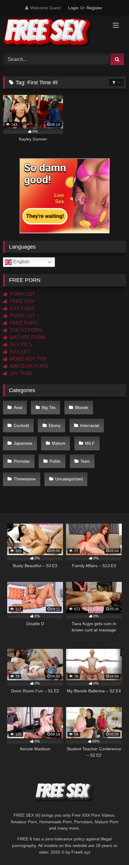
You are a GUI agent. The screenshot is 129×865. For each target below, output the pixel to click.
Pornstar (22, 461)
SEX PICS (20, 344)
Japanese (23, 443)
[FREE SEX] (53, 33)
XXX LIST (19, 351)
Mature (58, 443)
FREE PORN (23, 322)
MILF (90, 443)
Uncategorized (69, 478)
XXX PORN (21, 308)
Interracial (89, 425)
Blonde (81, 407)
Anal (18, 407)
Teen (85, 461)
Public (55, 461)
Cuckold (21, 425)
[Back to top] (110, 847)
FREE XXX (21, 301)
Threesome (25, 478)
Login (73, 7)
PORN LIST (21, 294)
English (20, 261)
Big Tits (49, 407)
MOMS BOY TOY (27, 358)
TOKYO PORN (25, 330)
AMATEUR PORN (28, 366)
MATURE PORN (26, 337)
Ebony (55, 425)
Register (94, 7)
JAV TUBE (20, 373)
